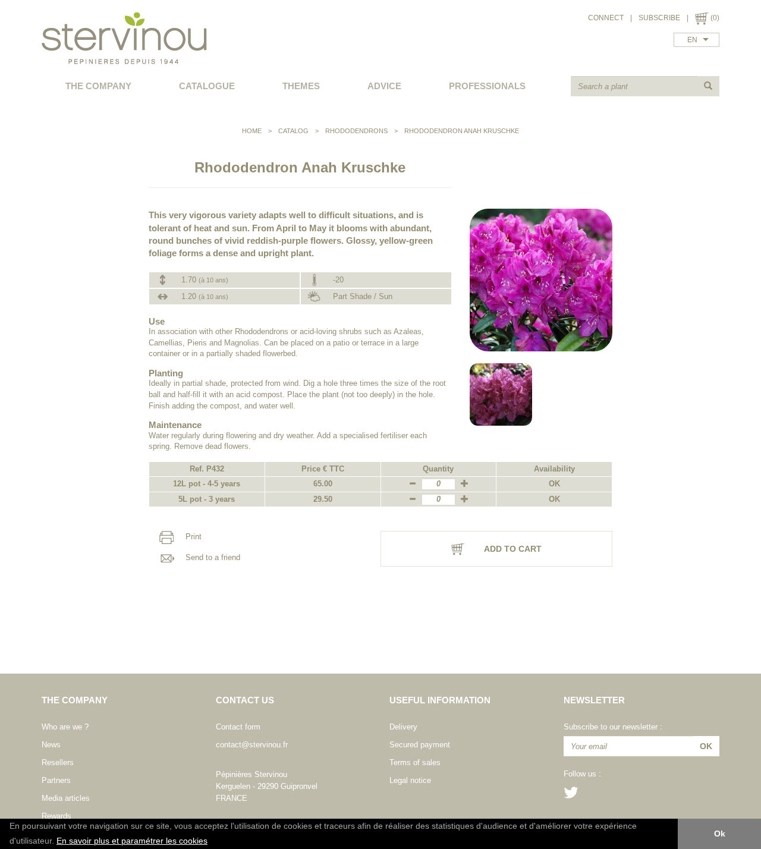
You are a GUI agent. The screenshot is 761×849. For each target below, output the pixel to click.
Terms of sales (415, 762)
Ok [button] (719, 833)
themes (301, 86)
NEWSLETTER (594, 700)
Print (192, 537)
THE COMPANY (98, 86)
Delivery (403, 726)
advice (384, 86)
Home (252, 130)
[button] (211, 842)
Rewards (56, 816)
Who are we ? (65, 726)
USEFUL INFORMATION (439, 700)
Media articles (66, 798)
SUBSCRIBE (659, 18)
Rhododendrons (356, 130)
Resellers (58, 762)
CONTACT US (245, 700)
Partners (56, 780)
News (51, 744)
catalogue (207, 86)
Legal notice (410, 780)
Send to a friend (211, 557)
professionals (487, 86)
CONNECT (606, 18)
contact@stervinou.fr (252, 744)
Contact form (238, 726)
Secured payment (419, 744)
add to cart (512, 549)
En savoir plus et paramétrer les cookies (131, 841)
